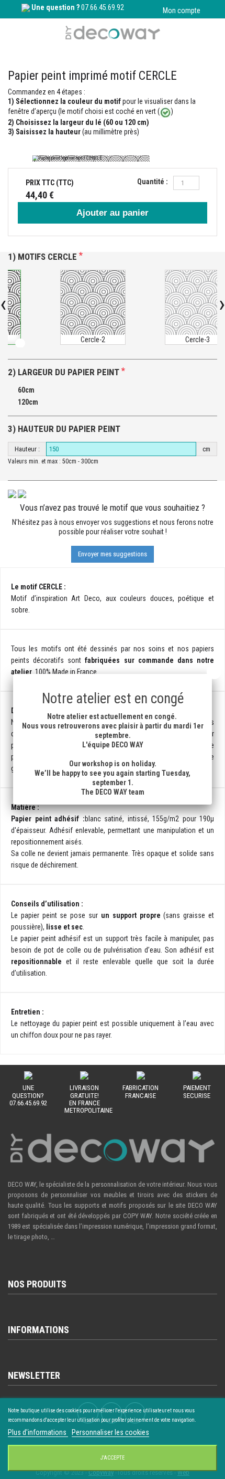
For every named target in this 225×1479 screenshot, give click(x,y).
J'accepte (112, 1458)
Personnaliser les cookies (110, 1432)
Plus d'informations (38, 1432)
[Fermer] (214, 671)
